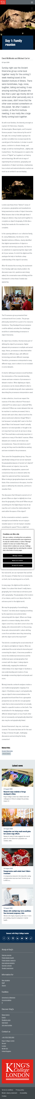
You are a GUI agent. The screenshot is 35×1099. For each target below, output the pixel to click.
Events (4, 1017)
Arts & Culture (6, 753)
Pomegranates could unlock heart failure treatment (17, 872)
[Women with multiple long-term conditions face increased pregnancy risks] (17, 897)
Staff (3, 983)
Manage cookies (17, 555)
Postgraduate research (9, 960)
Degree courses (6, 955)
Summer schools (7, 965)
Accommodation (6, 1000)
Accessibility (23, 1093)
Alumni (4, 985)
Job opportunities (7, 1025)
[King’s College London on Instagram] (13, 938)
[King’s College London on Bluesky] (26, 938)
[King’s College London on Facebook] (4, 938)
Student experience (7, 968)
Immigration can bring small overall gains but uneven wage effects (17, 832)
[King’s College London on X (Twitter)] (8, 938)
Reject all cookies (17, 560)
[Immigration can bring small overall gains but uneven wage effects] (17, 817)
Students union (6, 1020)
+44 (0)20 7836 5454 (8, 1037)
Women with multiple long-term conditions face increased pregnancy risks (17, 912)
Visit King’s (5, 1023)
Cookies (4, 1096)
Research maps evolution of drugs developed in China (15, 793)
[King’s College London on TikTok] (31, 938)
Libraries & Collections (8, 997)
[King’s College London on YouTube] (22, 938)
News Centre (6, 1015)
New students (6, 980)
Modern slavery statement (9, 1093)
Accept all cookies (17, 565)
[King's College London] (17, 1069)
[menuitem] (17, 955)
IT (2, 1003)
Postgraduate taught (8, 958)
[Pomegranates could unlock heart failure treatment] (17, 857)
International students (8, 963)
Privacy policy (20, 1090)
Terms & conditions (7, 1090)
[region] (17, 549)
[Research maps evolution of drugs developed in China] (17, 778)
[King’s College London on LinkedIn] (17, 938)
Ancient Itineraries (7, 751)
